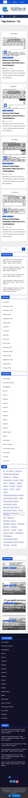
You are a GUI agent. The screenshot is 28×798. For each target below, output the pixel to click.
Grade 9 (5, 428)
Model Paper (21, 524)
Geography (12, 483)
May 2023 (6, 335)
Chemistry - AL (7, 477)
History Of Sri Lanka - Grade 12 (11, 507)
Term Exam (6, 452)
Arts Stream (6, 378)
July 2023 (6, 327)
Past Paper (6, 527)
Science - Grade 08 (8, 533)
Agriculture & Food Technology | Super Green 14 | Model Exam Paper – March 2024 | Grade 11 (13, 261)
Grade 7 (5, 419)
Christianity (15, 477)
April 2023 (6, 339)
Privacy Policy (16, 795)
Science (20, 530)
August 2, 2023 (8, 68)
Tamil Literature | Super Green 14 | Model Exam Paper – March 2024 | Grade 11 (13, 282)
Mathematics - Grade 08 (9, 524)
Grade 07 (5, 486)
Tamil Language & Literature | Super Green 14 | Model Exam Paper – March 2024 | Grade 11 (14, 289)
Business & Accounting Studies (11, 474)
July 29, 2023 (8, 121)
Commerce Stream (8, 382)
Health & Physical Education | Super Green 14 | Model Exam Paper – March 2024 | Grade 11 (14, 268)
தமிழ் (5, 2)
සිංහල (10, 2)
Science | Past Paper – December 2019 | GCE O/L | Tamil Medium (13, 115)
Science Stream (7, 444)
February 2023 (7, 347)
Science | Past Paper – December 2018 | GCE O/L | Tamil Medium (13, 168)
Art (4, 471)
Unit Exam (6, 461)
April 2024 (6, 302)
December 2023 (7, 306)
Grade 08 (12, 486)
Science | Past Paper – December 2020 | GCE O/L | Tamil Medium (13, 221)
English (15, 2)
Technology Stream (9, 448)
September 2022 (8, 359)
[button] (25, 16)
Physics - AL (6, 530)
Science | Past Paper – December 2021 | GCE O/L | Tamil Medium (13, 62)
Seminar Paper (19, 533)
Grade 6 (5, 415)
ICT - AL (20, 510)
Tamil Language (7, 536)
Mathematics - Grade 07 (9, 521)
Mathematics (11, 518)
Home (22, 2)
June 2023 (6, 331)
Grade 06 (19, 483)
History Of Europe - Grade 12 (10, 501)
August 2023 (6, 322)
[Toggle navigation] (14, 16)
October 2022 (7, 355)
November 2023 (8, 310)
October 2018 (7, 368)
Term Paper (6, 545)
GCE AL (5, 391)
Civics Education (7, 480)
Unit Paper (14, 545)
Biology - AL (19, 471)
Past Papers (10, 57)
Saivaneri (13, 530)
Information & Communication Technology (10, 514)
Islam (4, 518)
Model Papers (7, 432)
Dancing (16, 480)
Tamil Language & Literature (10, 539)
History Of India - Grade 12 (10, 504)
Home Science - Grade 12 (9, 510)
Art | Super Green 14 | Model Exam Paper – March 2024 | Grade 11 (13, 607)
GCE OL (4, 57)
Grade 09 (19, 486)
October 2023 (7, 314)
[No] (26, 792)
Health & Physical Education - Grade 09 (13, 495)
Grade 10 (5, 399)
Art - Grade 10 (10, 471)
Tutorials (5, 456)
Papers (5, 436)
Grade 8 (5, 424)
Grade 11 (5, 403)
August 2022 (6, 364)
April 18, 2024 (9, 609)
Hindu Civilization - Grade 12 (10, 498)
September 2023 (8, 318)
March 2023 (6, 343)
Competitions (7, 387)
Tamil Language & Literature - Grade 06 (13, 542)
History (21, 498)
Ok (10, 795)
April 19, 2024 (9, 574)
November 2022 (8, 351)
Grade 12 (5, 407)
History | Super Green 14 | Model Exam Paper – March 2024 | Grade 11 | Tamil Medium (13, 763)
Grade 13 (5, 411)
